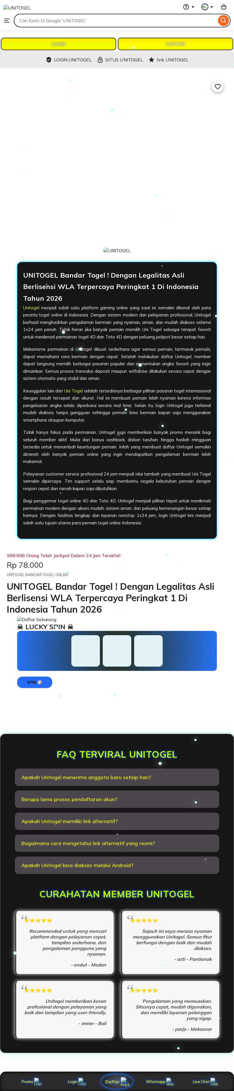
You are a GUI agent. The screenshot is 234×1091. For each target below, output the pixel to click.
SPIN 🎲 (34, 682)
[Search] (224, 20)
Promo (27, 1081)
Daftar (112, 1081)
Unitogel (31, 307)
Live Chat (201, 1081)
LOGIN (58, 44)
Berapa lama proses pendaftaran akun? (69, 799)
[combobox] (115, 20)
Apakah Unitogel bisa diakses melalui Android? (77, 865)
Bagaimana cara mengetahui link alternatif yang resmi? (88, 843)
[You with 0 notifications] (207, 7)
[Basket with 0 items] (224, 7)
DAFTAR (175, 44)
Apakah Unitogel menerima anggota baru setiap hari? (86, 777)
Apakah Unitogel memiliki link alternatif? (69, 821)
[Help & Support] (188, 7)
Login (73, 1081)
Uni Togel (73, 391)
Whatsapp (157, 1081)
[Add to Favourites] (218, 86)
